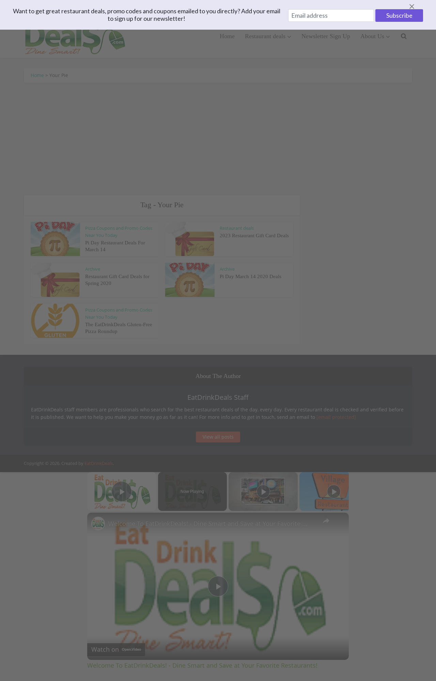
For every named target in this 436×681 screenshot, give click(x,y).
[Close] (420, 6)
